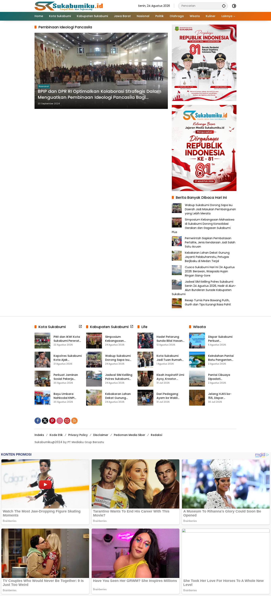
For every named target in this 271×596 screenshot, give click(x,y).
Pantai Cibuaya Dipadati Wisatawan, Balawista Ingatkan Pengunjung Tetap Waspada (222, 377)
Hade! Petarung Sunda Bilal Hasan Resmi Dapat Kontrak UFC (170, 339)
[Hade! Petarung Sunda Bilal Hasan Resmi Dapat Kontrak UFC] (145, 340)
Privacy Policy (78, 435)
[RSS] (74, 420)
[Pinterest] (52, 420)
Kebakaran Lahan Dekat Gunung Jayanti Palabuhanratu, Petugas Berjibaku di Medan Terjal (207, 257)
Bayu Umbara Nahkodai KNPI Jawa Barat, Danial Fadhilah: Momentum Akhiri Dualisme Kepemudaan (67, 396)
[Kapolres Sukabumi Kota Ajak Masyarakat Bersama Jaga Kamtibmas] (42, 360)
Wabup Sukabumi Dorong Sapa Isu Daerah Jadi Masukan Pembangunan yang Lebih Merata (210, 209)
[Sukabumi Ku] (69, 6)
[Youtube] (67, 420)
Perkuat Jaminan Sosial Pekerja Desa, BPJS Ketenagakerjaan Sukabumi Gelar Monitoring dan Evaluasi (66, 377)
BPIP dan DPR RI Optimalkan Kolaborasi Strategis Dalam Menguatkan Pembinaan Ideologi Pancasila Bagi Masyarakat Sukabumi (99, 94)
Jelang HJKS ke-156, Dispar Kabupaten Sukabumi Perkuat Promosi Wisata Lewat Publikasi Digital (221, 396)
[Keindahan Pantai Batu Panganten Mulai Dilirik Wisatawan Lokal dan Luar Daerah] (197, 360)
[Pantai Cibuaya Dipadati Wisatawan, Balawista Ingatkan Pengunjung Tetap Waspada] (197, 379)
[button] (224, 6)
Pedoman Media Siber (129, 435)
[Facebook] (38, 420)
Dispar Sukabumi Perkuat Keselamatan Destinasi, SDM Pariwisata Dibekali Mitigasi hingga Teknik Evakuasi (221, 339)
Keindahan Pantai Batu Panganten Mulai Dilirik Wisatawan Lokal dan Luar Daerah (221, 358)
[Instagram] (60, 420)
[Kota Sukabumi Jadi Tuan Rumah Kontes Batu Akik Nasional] (145, 360)
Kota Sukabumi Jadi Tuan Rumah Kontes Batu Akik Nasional (169, 358)
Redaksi (156, 435)
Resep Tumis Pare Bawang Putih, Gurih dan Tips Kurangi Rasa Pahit (208, 302)
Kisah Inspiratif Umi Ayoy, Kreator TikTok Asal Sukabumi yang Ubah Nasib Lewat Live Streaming (170, 377)
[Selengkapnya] (80, 326)
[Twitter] (45, 420)
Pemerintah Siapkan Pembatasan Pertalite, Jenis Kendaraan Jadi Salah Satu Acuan (210, 242)
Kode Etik (56, 435)
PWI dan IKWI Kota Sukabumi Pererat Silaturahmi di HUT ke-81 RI (67, 339)
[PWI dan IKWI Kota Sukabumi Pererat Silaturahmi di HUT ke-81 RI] (42, 340)
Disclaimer (100, 435)
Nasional (44, 86)
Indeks (39, 435)
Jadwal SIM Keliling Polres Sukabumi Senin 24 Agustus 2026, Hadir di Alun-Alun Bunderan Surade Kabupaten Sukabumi (204, 288)
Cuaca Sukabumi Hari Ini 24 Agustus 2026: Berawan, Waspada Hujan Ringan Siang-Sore (210, 271)
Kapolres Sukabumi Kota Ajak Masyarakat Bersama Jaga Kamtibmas (68, 358)
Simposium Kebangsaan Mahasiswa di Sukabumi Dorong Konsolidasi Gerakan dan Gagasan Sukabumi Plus (203, 226)
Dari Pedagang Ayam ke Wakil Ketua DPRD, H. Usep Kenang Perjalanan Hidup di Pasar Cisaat (171, 396)
